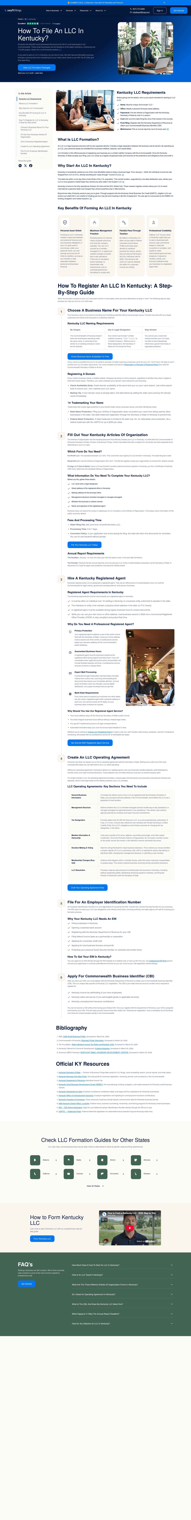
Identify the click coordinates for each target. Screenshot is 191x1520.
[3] (123, 174)
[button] (45, 1160)
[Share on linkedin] (20, 165)
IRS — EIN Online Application (70, 1107)
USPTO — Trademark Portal (70, 1111)
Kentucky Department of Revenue (72, 1080)
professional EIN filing (157, 961)
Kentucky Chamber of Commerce (72, 1099)
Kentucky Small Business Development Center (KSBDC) (81, 1084)
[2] (168, 129)
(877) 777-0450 (139, 8)
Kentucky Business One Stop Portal (73, 1076)
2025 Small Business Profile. (74, 1036)
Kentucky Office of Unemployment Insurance (76, 1095)
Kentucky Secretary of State (69, 1072)
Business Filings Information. (92, 1040)
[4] (123, 181)
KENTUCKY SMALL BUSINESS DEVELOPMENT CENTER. (104, 1052)
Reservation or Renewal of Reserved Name (141, 364)
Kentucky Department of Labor (70, 1091)
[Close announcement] (164, 3)
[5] (91, 198)
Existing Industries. (102, 1048)
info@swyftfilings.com (141, 12)
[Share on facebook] (30, 165)
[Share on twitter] (25, 165)
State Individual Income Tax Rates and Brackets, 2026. (93, 1044)
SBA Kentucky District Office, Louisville (74, 1103)
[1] (60, 49)
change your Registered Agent (100, 732)
